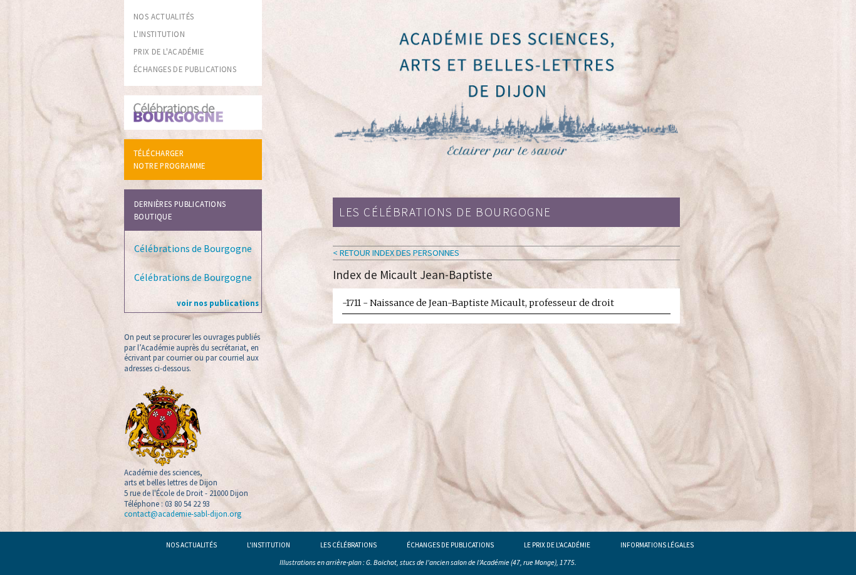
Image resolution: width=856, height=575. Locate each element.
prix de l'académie (168, 51)
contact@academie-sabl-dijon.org (182, 514)
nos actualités (163, 16)
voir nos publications (218, 303)
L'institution (268, 545)
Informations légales (657, 545)
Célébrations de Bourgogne (193, 248)
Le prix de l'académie (557, 545)
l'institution (159, 34)
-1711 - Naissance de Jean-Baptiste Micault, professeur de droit (478, 303)
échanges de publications (184, 69)
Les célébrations (348, 545)
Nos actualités (191, 545)
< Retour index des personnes (396, 252)
